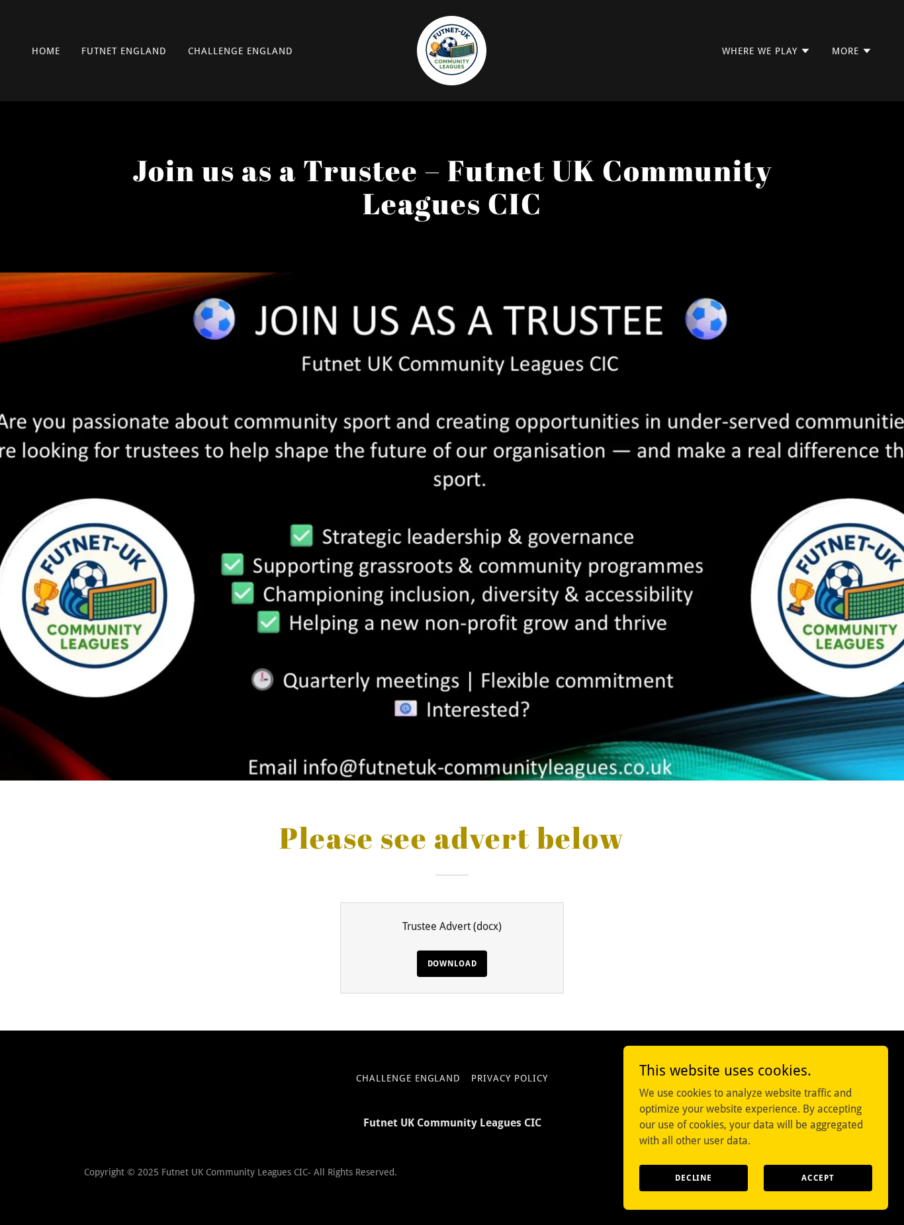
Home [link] (46, 51)
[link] (451, 50)
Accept (818, 1177)
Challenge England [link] (240, 51)
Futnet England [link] (124, 51)
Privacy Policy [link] (509, 1078)
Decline (693, 1177)
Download (452, 963)
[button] (766, 51)
